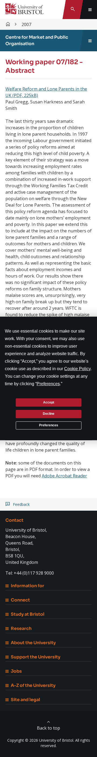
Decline (48, 414)
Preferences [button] (48, 383)
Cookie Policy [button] (77, 368)
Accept (48, 402)
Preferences (48, 425)
